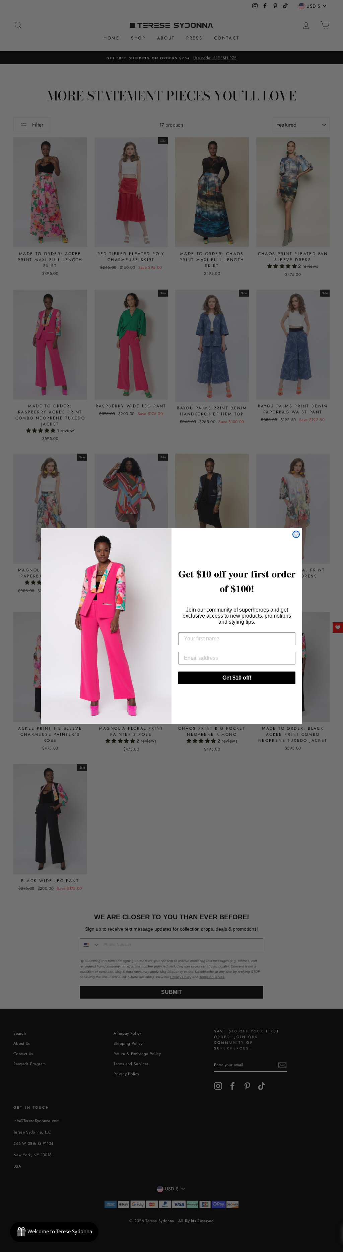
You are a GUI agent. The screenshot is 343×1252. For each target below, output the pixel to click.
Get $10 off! (236, 678)
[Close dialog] (296, 534)
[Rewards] (54, 1232)
